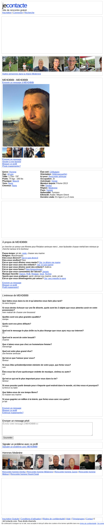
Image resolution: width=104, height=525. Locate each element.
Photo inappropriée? (11, 166)
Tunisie (49, 190)
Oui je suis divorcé (30, 258)
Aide (68, 519)
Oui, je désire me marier (49, 262)
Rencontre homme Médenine (40, 472)
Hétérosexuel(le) (59, 174)
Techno (48, 274)
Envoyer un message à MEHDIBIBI (18, 82)
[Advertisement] (52, 35)
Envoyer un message (11, 159)
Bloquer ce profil (9, 164)
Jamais (45, 272)
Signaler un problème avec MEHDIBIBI (19, 447)
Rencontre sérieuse (57, 176)
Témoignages (78, 519)
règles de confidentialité (88, 523)
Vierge (54, 181)
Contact (89, 519)
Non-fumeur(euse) (34, 269)
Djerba (49, 186)
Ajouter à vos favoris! (11, 162)
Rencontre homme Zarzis (66, 472)
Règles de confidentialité (54, 519)
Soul (42, 274)
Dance (22, 274)
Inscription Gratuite (10, 519)
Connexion (18, 13)
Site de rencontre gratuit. (14, 10)
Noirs (10, 183)
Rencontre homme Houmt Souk (25, 474)
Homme (12, 172)
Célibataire (54, 172)
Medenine (52, 188)
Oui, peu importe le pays (55, 278)
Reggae (35, 274)
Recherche (29, 13)
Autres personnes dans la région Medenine (21, 74)
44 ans (10, 174)
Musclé (16, 181)
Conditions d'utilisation (31, 519)
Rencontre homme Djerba (13, 472)
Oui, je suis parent (45, 265)
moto (24, 253)
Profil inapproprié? (10, 287)
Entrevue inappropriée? (12, 413)
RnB (28, 274)
